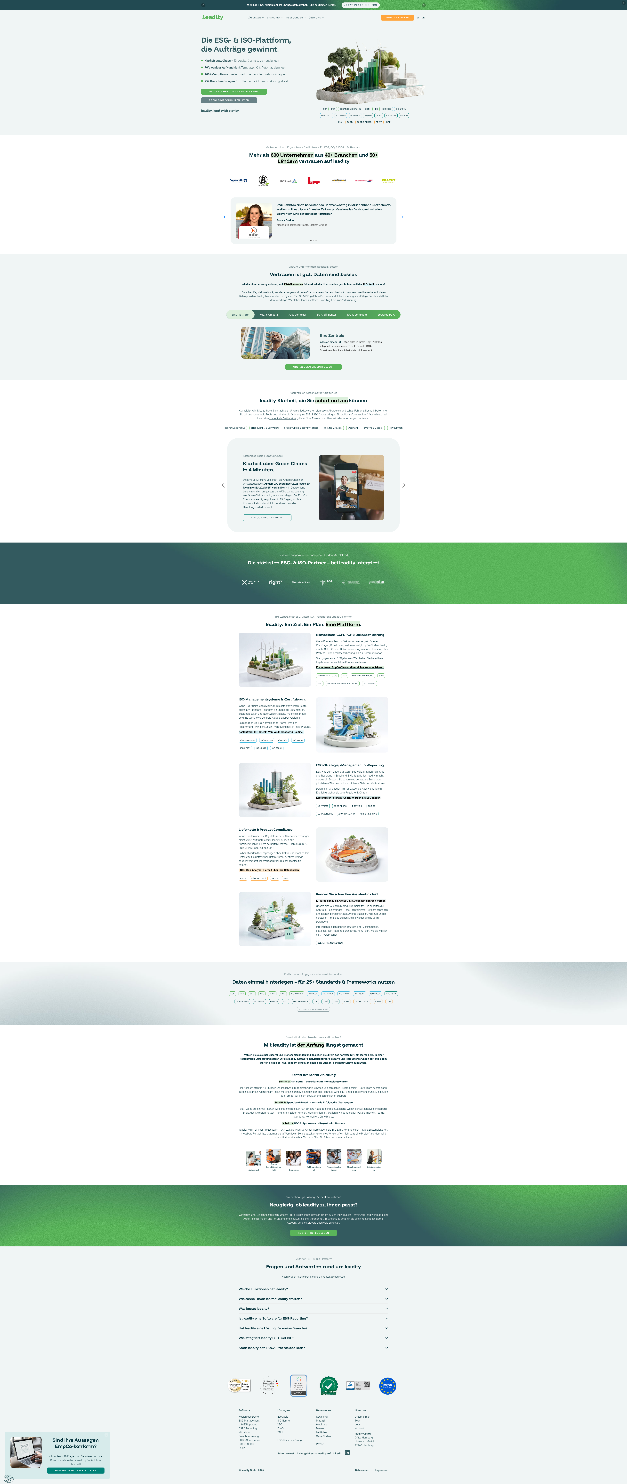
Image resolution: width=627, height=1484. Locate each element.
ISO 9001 (386, 109)
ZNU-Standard (346, 814)
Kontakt (359, 1428)
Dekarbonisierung (350, 109)
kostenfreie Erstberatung (283, 418)
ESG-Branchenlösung (289, 1440)
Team (358, 1420)
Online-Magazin (333, 428)
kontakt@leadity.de (334, 1276)
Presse (320, 1444)
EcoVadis (391, 115)
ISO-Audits (267, 740)
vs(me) (368, 115)
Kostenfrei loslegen (313, 1232)
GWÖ (325, 1001)
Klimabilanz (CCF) (327, 675)
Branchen (274, 17)
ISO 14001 (401, 109)
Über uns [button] (315, 17)
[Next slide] (424, 5)
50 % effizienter (326, 314)
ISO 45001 (341, 115)
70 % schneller (297, 314)
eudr (350, 122)
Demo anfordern (397, 17)
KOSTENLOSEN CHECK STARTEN (76, 1470)
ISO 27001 (326, 115)
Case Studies (323, 1436)
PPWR (379, 122)
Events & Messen (373, 428)
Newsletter (395, 428)
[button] (311, 240)
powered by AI (386, 314)
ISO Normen (284, 1420)
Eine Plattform (240, 314)
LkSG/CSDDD (246, 1444)
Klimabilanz (245, 1432)
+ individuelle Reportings (314, 1009)
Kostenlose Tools (235, 428)
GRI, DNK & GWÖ (368, 814)
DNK (336, 1001)
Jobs (358, 1424)
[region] (313, 5)
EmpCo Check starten (267, 517)
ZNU (340, 122)
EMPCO (404, 115)
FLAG (272, 993)
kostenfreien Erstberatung (255, 1058)
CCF (325, 109)
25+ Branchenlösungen (292, 1055)
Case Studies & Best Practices (301, 428)
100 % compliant (357, 314)
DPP (388, 122)
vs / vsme (323, 806)
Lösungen (254, 17)
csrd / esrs (340, 806)
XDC (376, 109)
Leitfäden (321, 1432)
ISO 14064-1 (370, 683)
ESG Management (249, 1420)
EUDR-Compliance (249, 1440)
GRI (316, 1001)
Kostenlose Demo (249, 1416)
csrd (379, 115)
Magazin (321, 1420)
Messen (320, 1428)
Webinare (353, 428)
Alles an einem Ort (330, 342)
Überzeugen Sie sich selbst (313, 366)
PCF (333, 109)
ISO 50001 (355, 115)
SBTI (367, 109)
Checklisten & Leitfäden (265, 428)
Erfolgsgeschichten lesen (229, 100)
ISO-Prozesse (247, 740)
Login (242, 1448)
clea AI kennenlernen (330, 943)
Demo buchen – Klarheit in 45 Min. (234, 91)
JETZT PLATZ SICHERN (360, 5)
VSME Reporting (248, 1424)
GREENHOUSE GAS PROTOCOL (343, 683)
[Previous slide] (203, 5)
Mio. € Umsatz (269, 314)
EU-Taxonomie (325, 814)
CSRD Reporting (248, 1428)
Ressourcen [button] (294, 17)
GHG (283, 993)
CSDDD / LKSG (364, 122)
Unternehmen (362, 1416)
